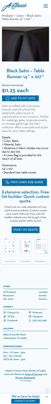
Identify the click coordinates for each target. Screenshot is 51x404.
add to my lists (23, 98)
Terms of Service (33, 374)
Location (43, 292)
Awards (42, 295)
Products (7, 15)
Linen (20, 15)
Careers (43, 299)
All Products (9, 292)
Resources (8, 295)
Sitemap (27, 381)
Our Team (8, 299)
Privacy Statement (25, 377)
